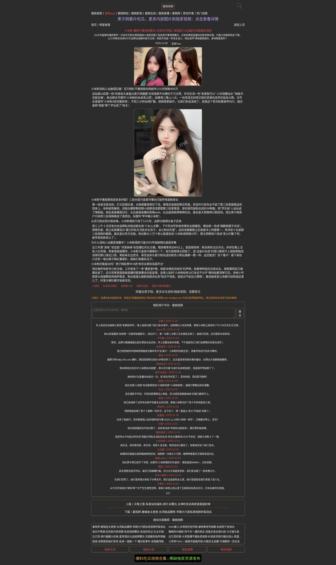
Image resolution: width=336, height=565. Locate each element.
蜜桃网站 (123, 13)
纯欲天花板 (142, 286)
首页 (94, 24)
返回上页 (239, 24)
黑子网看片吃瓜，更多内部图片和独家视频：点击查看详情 (168, 19)
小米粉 (95, 286)
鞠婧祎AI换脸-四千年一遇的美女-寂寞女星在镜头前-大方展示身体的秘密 (209, 531)
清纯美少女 (127, 286)
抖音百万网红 (110, 286)
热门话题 (202, 13)
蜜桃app (110, 13)
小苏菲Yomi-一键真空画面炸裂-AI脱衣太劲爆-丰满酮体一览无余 (204, 541)
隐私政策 (187, 549)
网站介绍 (148, 549)
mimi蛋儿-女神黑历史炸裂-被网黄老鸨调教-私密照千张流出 (201, 526)
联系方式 (110, 549)
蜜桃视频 (168, 6)
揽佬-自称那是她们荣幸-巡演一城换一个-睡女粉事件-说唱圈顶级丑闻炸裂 (133, 541)
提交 (240, 313)
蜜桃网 (176, 13)
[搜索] (239, 5)
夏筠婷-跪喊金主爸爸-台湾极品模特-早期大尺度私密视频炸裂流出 (172, 511)
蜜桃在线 (150, 13)
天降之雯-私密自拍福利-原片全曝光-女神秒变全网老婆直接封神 (172, 504)
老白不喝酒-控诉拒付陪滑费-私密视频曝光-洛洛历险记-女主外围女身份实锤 (134, 531)
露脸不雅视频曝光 (161, 286)
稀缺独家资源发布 (184, 558)
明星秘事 (104, 24)
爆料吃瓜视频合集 (151, 558)
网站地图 (226, 549)
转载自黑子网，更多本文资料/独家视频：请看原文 (168, 291)
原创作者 (188, 13)
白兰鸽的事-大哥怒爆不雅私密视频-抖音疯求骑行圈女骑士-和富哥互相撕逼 (210, 536)
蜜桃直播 (163, 13)
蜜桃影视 (136, 13)
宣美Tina (176, 43)
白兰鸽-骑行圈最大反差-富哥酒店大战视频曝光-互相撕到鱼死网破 (128, 536)
